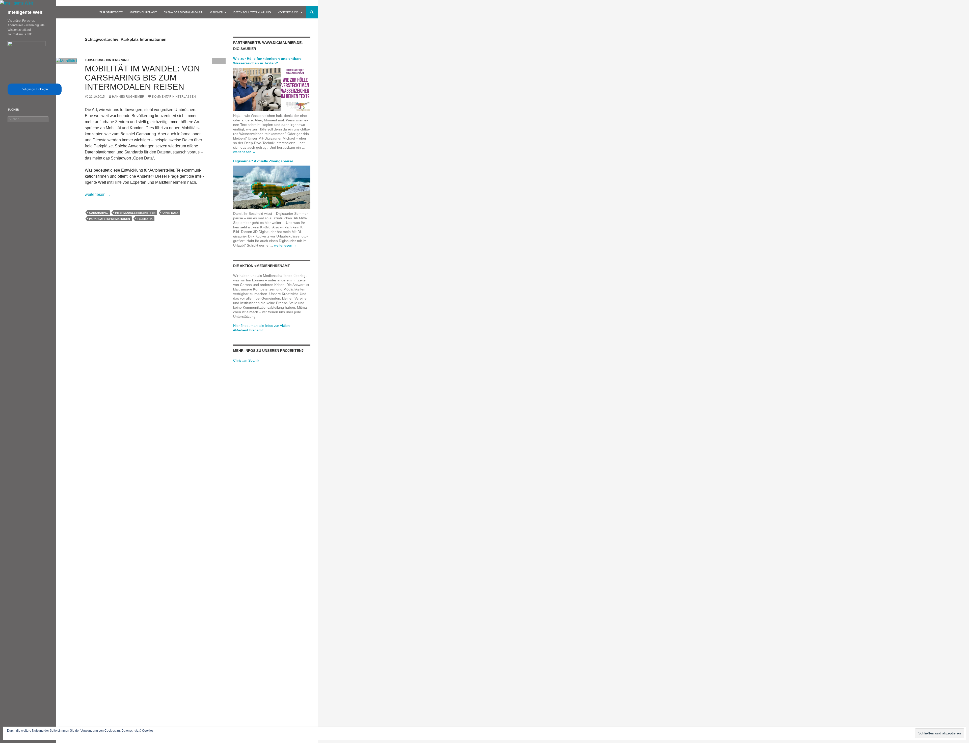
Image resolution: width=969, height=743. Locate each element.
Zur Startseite (111, 12)
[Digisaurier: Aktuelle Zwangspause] (271, 187)
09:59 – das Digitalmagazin (183, 12)
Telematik (145, 218)
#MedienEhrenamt (143, 12)
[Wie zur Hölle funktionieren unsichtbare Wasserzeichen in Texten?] (271, 89)
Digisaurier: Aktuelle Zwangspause (263, 161)
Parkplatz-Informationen (109, 218)
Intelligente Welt (25, 12)
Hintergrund (117, 60)
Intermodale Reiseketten (135, 212)
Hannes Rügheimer (128, 96)
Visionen (216, 12)
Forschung (94, 60)
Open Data (170, 212)
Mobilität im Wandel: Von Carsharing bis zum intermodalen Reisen (142, 77)
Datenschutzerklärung (252, 12)
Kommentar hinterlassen (174, 96)
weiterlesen (98, 194)
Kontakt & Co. (288, 12)
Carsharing (98, 212)
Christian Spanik (246, 360)
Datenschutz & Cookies (137, 730)
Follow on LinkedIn (34, 89)
